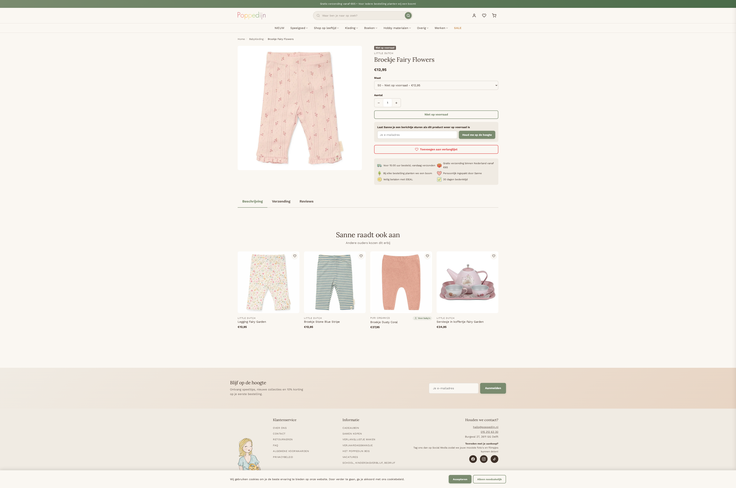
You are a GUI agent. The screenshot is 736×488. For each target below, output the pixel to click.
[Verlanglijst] (484, 15)
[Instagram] (484, 459)
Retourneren (283, 439)
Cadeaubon (351, 427)
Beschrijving (252, 201)
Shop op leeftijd (325, 28)
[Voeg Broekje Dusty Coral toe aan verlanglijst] (427, 256)
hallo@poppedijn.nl (485, 427)
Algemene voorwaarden (291, 451)
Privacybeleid (283, 457)
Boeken (369, 28)
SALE (457, 28)
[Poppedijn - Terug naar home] (251, 15)
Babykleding (256, 39)
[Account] (474, 15)
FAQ (275, 445)
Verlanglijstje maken (359, 439)
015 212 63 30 (489, 431)
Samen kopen (352, 433)
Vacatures (350, 457)
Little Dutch (383, 53)
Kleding (350, 28)
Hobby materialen (396, 28)
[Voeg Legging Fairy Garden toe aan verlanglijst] (295, 256)
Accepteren (460, 479)
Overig (421, 28)
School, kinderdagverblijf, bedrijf (369, 462)
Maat (377, 77)
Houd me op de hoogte (477, 134)
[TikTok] (494, 459)
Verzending (281, 201)
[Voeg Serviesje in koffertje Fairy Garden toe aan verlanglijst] (494, 256)
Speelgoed (297, 28)
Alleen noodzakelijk (489, 479)
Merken (440, 28)
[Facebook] (473, 459)
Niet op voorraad (436, 114)
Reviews (307, 201)
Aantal (378, 95)
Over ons (280, 427)
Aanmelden (493, 388)
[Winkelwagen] (494, 15)
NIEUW (279, 28)
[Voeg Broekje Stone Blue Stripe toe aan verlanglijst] (361, 256)
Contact (279, 433)
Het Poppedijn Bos (356, 451)
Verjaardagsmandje (358, 445)
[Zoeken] (408, 15)
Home (241, 39)
